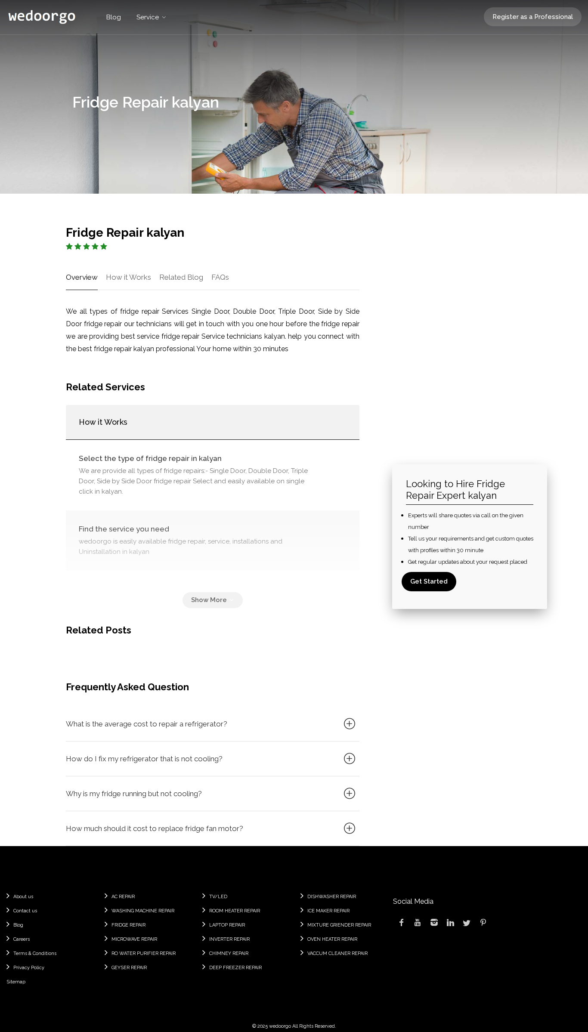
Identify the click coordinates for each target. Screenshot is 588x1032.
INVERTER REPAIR (229, 939)
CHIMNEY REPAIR (228, 953)
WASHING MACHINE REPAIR (142, 911)
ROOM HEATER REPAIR (234, 911)
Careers (21, 939)
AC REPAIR (123, 896)
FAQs (220, 277)
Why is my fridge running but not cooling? (134, 793)
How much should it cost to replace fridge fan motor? (154, 828)
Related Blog (181, 277)
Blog (113, 17)
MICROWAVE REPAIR (134, 939)
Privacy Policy (28, 967)
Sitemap (15, 982)
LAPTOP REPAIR (227, 925)
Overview (82, 277)
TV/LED (218, 896)
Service (147, 17)
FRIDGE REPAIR (128, 925)
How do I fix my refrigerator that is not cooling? (144, 758)
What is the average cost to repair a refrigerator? (146, 724)
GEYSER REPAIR (129, 967)
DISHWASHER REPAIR (331, 896)
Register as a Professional (532, 17)
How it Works (128, 277)
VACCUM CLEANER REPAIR (337, 953)
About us (23, 896)
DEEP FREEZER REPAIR (235, 967)
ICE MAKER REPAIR (328, 911)
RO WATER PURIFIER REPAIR (143, 953)
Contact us (25, 911)
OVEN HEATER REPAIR (332, 939)
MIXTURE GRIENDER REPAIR (339, 925)
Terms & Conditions (34, 953)
